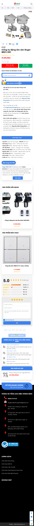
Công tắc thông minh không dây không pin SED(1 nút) (17, 266)
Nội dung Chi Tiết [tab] (9, 163)
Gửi (17, 323)
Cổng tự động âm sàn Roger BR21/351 (19, 372)
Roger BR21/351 (7, 167)
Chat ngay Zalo (17, 137)
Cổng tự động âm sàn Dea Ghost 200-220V (17, 220)
